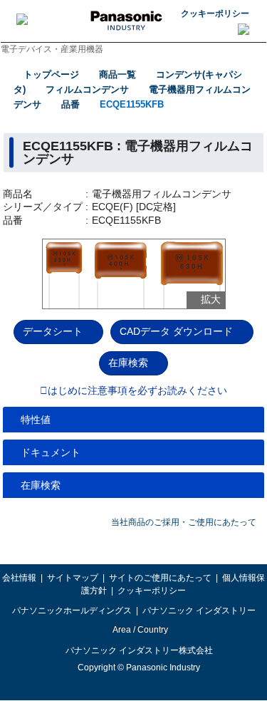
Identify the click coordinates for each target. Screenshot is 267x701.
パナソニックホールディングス (72, 611)
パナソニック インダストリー (199, 611)
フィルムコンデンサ (87, 89)
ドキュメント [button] (50, 452)
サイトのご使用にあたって (160, 578)
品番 (70, 104)
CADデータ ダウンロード (176, 331)
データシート (53, 331)
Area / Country (139, 630)
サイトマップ (72, 578)
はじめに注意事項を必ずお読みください (137, 391)
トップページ (51, 74)
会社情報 (19, 578)
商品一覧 (117, 74)
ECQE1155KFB (132, 104)
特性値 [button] (36, 420)
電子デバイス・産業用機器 (52, 49)
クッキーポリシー (215, 14)
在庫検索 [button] (41, 485)
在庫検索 (128, 362)
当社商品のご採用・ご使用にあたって (183, 522)
